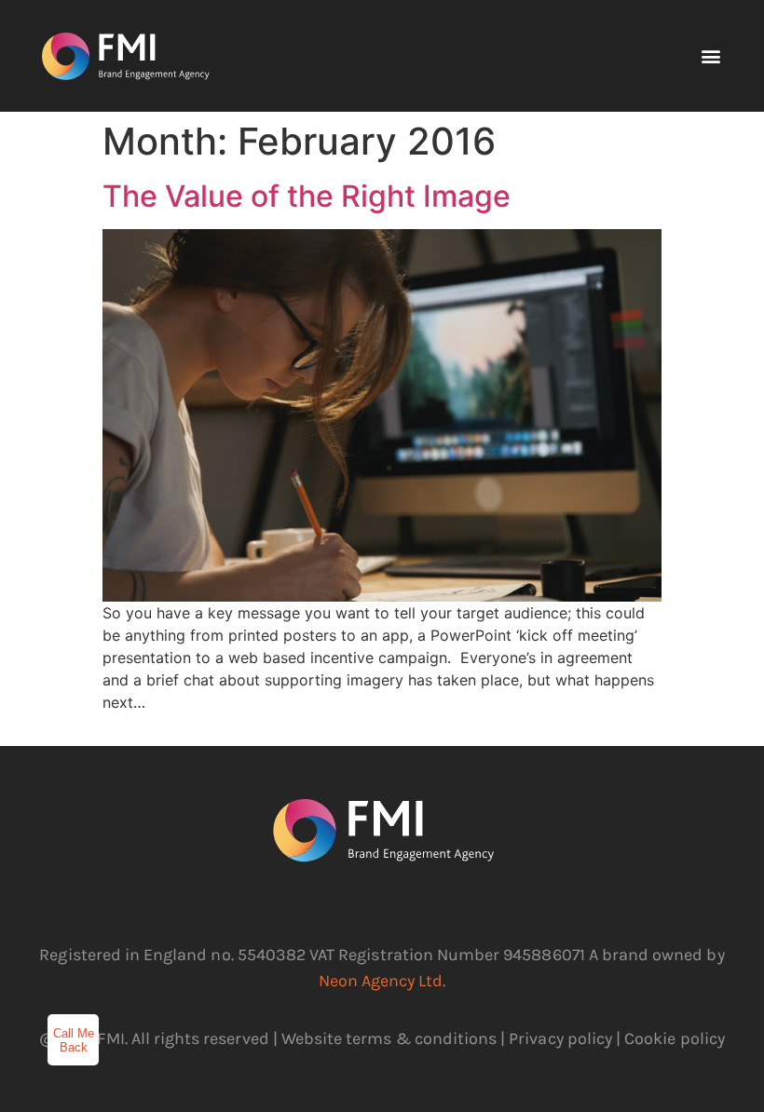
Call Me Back (73, 1040)
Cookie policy (674, 1038)
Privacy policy (560, 1038)
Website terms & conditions (389, 1038)
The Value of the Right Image (306, 196)
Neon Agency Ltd (381, 980)
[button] (710, 56)
